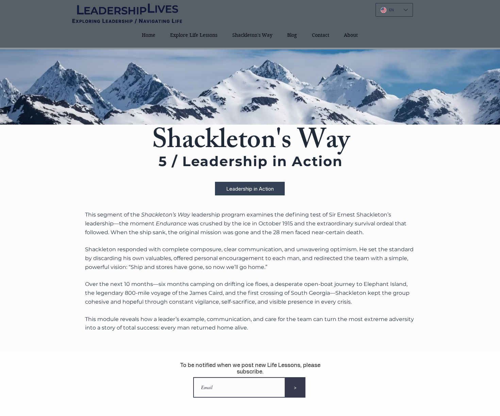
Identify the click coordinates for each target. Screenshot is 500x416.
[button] (252, 35)
